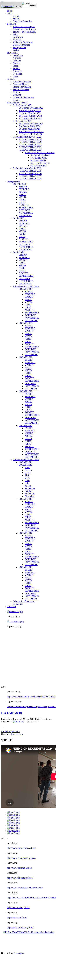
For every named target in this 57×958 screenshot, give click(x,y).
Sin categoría (17, 734)
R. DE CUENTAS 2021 (30, 144)
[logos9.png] (13, 833)
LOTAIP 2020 (25, 323)
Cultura (16, 92)
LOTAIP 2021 (25, 357)
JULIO (22, 202)
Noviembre (30, 493)
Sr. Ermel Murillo (38, 160)
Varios (16, 50)
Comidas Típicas (20, 84)
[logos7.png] (13, 828)
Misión (16, 18)
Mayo (27, 478)
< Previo (5, 731)
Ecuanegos (18, 953)
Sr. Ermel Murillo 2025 (29, 113)
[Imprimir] (18, 721)
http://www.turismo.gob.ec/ (19, 868)
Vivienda (17, 39)
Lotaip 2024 (18, 252)
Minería (16, 68)
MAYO (22, 197)
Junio (27, 480)
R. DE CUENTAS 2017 (30, 176)
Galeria (16, 100)
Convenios (18, 604)
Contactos (11, 606)
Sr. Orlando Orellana (40, 155)
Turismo (11, 79)
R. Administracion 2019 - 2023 (27, 136)
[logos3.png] (13, 820)
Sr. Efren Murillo (38, 165)
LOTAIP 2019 (25, 289)
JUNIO (22, 199)
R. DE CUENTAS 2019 (30, 139)
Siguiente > (14, 731)
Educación (18, 37)
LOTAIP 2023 (25, 425)
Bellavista (11, 24)
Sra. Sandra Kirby (38, 157)
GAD (9, 13)
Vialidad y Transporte (23, 42)
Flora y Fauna (19, 47)
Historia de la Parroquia (24, 26)
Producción (12, 52)
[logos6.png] (13, 825)
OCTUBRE (24, 210)
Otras (15, 76)
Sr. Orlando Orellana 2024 (31, 123)
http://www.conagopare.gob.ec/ (21, 858)
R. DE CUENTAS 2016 (30, 173)
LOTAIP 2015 (25, 465)
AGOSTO (23, 205)
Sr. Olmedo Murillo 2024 (30, 134)
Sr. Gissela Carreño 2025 (30, 115)
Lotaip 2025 (18, 218)
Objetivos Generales (22, 21)
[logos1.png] (13, 812)
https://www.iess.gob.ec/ (18, 907)
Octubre (28, 491)
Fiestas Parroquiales (22, 87)
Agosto (28, 486)
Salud (15, 34)
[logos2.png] (13, 817)
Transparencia (13, 181)
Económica (18, 55)
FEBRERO (24, 189)
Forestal (16, 63)
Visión (16, 16)
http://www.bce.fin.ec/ (17, 917)
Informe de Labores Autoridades (39, 152)
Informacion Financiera (23, 601)
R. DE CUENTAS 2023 (30, 150)
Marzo (28, 472)
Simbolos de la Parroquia (24, 31)
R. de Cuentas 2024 (22, 121)
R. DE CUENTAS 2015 (30, 171)
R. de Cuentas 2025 (22, 105)
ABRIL (22, 194)
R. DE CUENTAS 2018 (30, 178)
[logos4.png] (13, 822)
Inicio (9, 10)
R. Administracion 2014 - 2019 (27, 168)
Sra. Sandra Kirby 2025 (30, 110)
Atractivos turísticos (22, 81)
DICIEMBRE (25, 215)
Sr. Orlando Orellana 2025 (31, 108)
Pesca (15, 66)
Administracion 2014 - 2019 (26, 459)
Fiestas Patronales (21, 89)
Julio (27, 483)
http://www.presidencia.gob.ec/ (21, 848)
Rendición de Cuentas (17, 102)
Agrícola (17, 58)
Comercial (17, 73)
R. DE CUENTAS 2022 (30, 147)
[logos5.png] (13, 814)
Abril (27, 475)
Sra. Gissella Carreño (40, 163)
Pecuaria (17, 60)
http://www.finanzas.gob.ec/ (20, 877)
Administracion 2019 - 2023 (26, 286)
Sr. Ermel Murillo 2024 (29, 129)
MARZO (23, 192)
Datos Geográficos (21, 45)
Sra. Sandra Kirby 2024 (30, 126)
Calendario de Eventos (23, 97)
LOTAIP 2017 (25, 533)
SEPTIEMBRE (26, 207)
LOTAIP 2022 (25, 391)
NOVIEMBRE (26, 213)
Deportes (17, 94)
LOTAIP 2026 (19, 184)
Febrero (28, 470)
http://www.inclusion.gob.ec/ (20, 927)
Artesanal (17, 71)
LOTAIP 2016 (25, 499)
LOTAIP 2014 (25, 462)
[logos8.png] (13, 830)
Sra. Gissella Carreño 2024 (31, 131)
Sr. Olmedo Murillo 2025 (30, 118)
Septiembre (30, 488)
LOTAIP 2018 (25, 567)
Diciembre (29, 496)
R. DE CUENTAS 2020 (30, 142)
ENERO (23, 186)
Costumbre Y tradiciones (24, 29)
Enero (27, 467)
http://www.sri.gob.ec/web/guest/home (25, 887)
